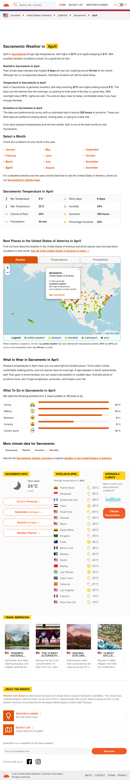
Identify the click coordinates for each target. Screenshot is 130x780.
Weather (20, 259)
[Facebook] (29, 761)
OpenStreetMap (112, 333)
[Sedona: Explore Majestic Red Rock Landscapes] (79, 636)
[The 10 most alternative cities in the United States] (48, 636)
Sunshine (39, 450)
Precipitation (100, 259)
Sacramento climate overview (34, 458)
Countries (15, 15)
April (94, 15)
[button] (76, 306)
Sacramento (80, 15)
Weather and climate (14, 695)
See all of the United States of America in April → (60, 251)
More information (57, 294)
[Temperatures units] (120, 4)
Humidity (53, 450)
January (10, 149)
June (49, 155)
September (92, 149)
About (88, 775)
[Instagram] (38, 761)
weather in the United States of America (87, 458)
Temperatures (59, 259)
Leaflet (98, 333)
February (10, 155)
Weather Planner (97, 4)
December (92, 167)
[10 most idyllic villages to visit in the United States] (110, 636)
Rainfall (26, 450)
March (9, 161)
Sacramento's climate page (23, 180)
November (92, 161)
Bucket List (76, 4)
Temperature (11, 450)
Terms (111, 775)
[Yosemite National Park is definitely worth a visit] (17, 636)
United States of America (39, 15)
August (50, 167)
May (48, 149)
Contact (100, 775)
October (90, 155)
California (62, 15)
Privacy (122, 775)
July (48, 161)
